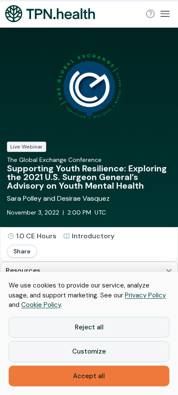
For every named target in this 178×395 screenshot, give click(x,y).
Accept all (89, 376)
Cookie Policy (41, 304)
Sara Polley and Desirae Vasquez (58, 198)
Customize (89, 351)
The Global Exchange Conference (54, 160)
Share (22, 251)
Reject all (89, 327)
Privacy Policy (145, 295)
